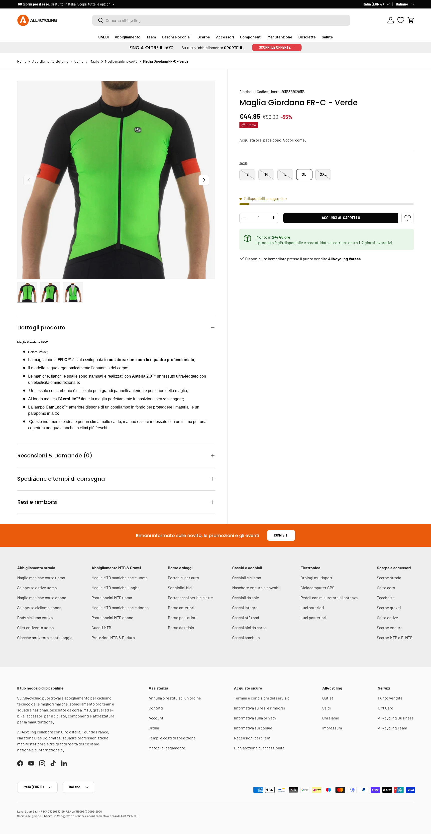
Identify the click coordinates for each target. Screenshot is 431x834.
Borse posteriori (182, 617)
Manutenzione (280, 36)
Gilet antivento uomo (35, 627)
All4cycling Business (396, 717)
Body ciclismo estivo (35, 617)
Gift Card (385, 707)
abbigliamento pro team (90, 703)
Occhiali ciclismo (246, 577)
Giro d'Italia (70, 731)
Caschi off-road (245, 617)
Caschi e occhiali (177, 36)
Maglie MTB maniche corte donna (120, 607)
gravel (98, 709)
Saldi (326, 707)
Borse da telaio (181, 627)
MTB (87, 709)
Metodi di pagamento (167, 747)
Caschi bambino (246, 637)
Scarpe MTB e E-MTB (395, 637)
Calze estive (387, 617)
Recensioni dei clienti (253, 737)
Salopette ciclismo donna (39, 607)
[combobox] (221, 20)
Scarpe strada (389, 577)
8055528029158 (293, 92)
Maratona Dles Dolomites (39, 737)
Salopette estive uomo (37, 587)
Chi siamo (330, 717)
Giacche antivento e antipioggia (44, 637)
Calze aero (386, 587)
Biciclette (307, 36)
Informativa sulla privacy (255, 717)
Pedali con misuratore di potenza (329, 597)
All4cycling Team (392, 727)
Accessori (225, 36)
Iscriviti (281, 535)
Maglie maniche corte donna (41, 597)
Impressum (332, 727)
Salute (327, 36)
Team (151, 36)
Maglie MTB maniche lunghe (116, 587)
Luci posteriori (313, 617)
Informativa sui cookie (253, 727)
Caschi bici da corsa (249, 627)
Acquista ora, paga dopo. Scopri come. (272, 140)
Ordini (154, 727)
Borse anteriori (181, 607)
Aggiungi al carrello (341, 218)
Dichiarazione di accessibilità (259, 747)
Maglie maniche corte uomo (41, 577)
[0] (401, 20)
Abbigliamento (127, 36)
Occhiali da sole (245, 597)
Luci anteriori (312, 607)
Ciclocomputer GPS (317, 587)
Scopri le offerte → (277, 47)
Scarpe (204, 36)
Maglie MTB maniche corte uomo (120, 577)
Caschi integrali (245, 607)
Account (156, 717)
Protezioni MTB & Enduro (113, 637)
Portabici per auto (183, 577)
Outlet (327, 697)
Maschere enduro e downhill (256, 587)
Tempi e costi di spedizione (172, 737)
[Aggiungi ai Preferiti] (407, 218)
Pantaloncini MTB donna (112, 617)
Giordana (246, 92)
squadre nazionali (32, 709)
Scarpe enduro (390, 627)
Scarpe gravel (389, 607)
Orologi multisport (316, 577)
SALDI (103, 36)
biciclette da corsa (66, 709)
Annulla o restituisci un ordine (175, 697)
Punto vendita (390, 697)
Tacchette (386, 597)
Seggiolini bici (180, 587)
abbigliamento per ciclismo (87, 697)
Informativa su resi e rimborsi (259, 707)
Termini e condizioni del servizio (262, 697)
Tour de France (95, 731)
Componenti (251, 36)
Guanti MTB (101, 627)
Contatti (156, 707)
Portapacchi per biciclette (190, 597)
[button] (411, 20)
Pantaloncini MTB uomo (112, 597)
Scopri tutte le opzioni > (95, 4)
